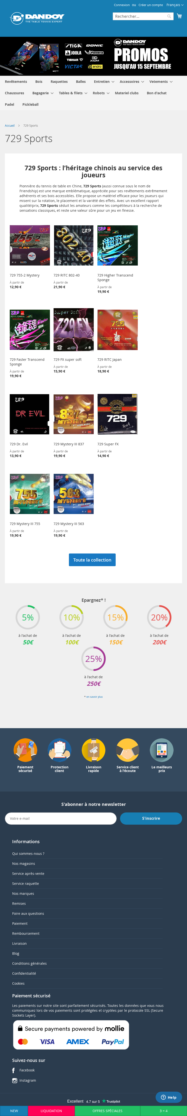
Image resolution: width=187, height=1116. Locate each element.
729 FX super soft (68, 359)
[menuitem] (16, 81)
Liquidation (51, 1110)
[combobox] (143, 16)
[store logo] (37, 18)
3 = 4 (164, 1110)
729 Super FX (108, 444)
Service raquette (25, 883)
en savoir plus (94, 696)
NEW (14, 1110)
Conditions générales (29, 963)
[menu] (93, 93)
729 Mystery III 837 (69, 444)
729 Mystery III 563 (69, 523)
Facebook (27, 1070)
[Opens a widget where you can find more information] (168, 1098)
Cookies (18, 983)
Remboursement (25, 933)
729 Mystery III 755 (25, 523)
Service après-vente (28, 873)
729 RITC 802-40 (67, 275)
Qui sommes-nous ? (28, 853)
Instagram (27, 1080)
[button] (175, 5)
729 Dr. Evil (19, 444)
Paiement (20, 923)
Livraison (19, 943)
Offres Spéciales (107, 1110)
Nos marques (23, 893)
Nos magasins (23, 863)
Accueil (10, 125)
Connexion (122, 5)
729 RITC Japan (109, 359)
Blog (15, 953)
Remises (19, 903)
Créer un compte (151, 5)
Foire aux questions (28, 913)
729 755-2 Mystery (24, 275)
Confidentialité (24, 973)
